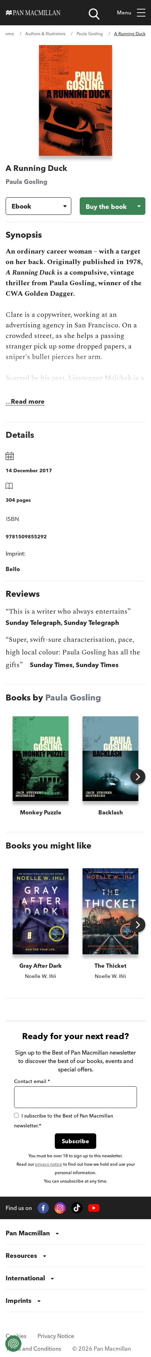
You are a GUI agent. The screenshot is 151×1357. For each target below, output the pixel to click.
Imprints (19, 1301)
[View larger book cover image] (75, 100)
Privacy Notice (56, 1335)
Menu (124, 12)
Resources (21, 1256)
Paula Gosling (90, 33)
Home (8, 33)
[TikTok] (77, 1208)
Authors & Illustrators (45, 33)
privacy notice (48, 1164)
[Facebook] (43, 1208)
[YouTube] (93, 1208)
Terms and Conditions (33, 1348)
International (25, 1278)
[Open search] (94, 14)
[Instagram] (60, 1208)
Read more (28, 401)
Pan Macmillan (28, 1233)
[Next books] (137, 776)
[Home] (33, 12)
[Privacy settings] (13, 1344)
